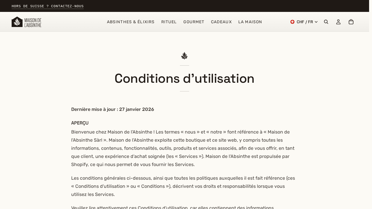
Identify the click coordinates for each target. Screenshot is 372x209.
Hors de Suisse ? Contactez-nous (48, 6)
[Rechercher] (326, 21)
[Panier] (351, 21)
